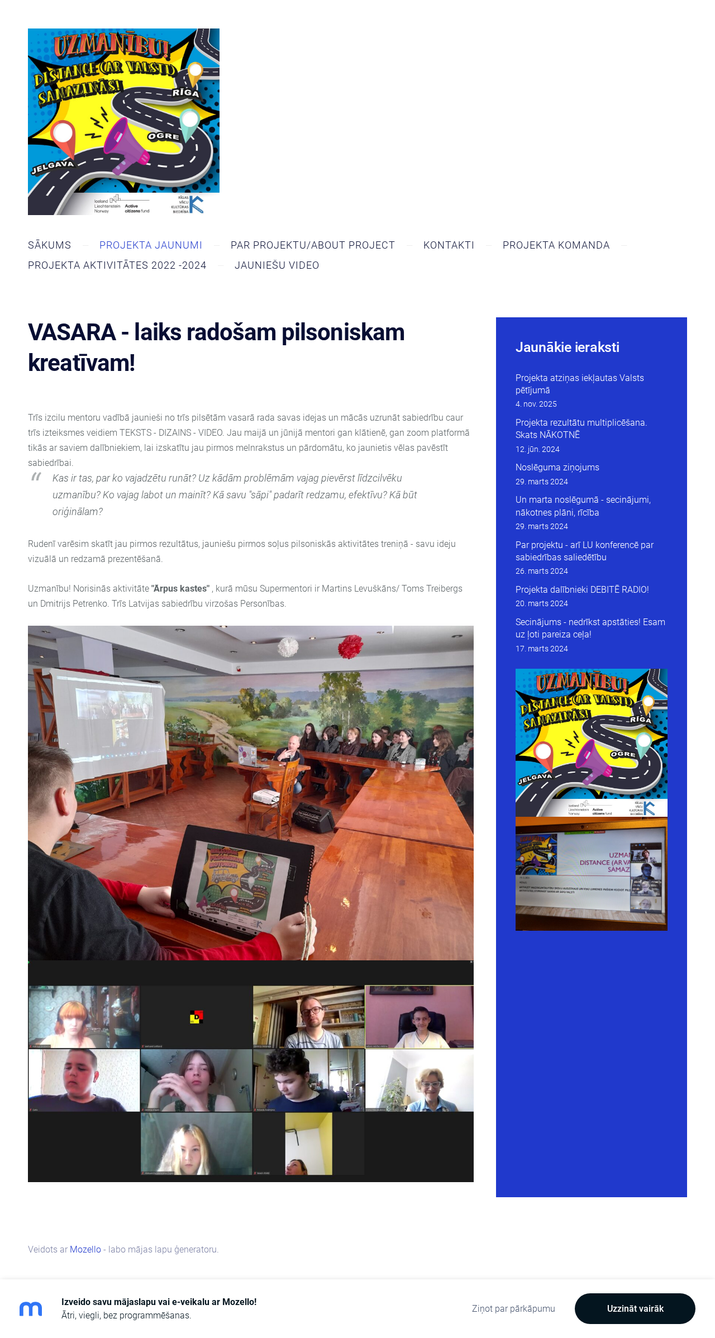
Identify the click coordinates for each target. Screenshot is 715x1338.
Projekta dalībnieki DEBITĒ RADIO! (582, 589)
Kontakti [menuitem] (449, 245)
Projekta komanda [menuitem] (556, 245)
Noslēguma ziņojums (557, 467)
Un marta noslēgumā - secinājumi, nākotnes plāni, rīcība (583, 505)
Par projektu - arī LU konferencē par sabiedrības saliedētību (585, 551)
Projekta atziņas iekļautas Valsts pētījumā (580, 384)
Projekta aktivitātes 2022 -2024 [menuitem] (117, 265)
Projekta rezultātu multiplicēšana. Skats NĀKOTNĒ (581, 428)
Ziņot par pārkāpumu (513, 1308)
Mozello (85, 1249)
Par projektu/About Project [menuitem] (313, 245)
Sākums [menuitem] (50, 245)
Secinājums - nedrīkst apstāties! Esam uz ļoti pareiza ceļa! (590, 628)
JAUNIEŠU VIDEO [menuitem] (277, 265)
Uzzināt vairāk (635, 1308)
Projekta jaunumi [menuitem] (151, 245)
